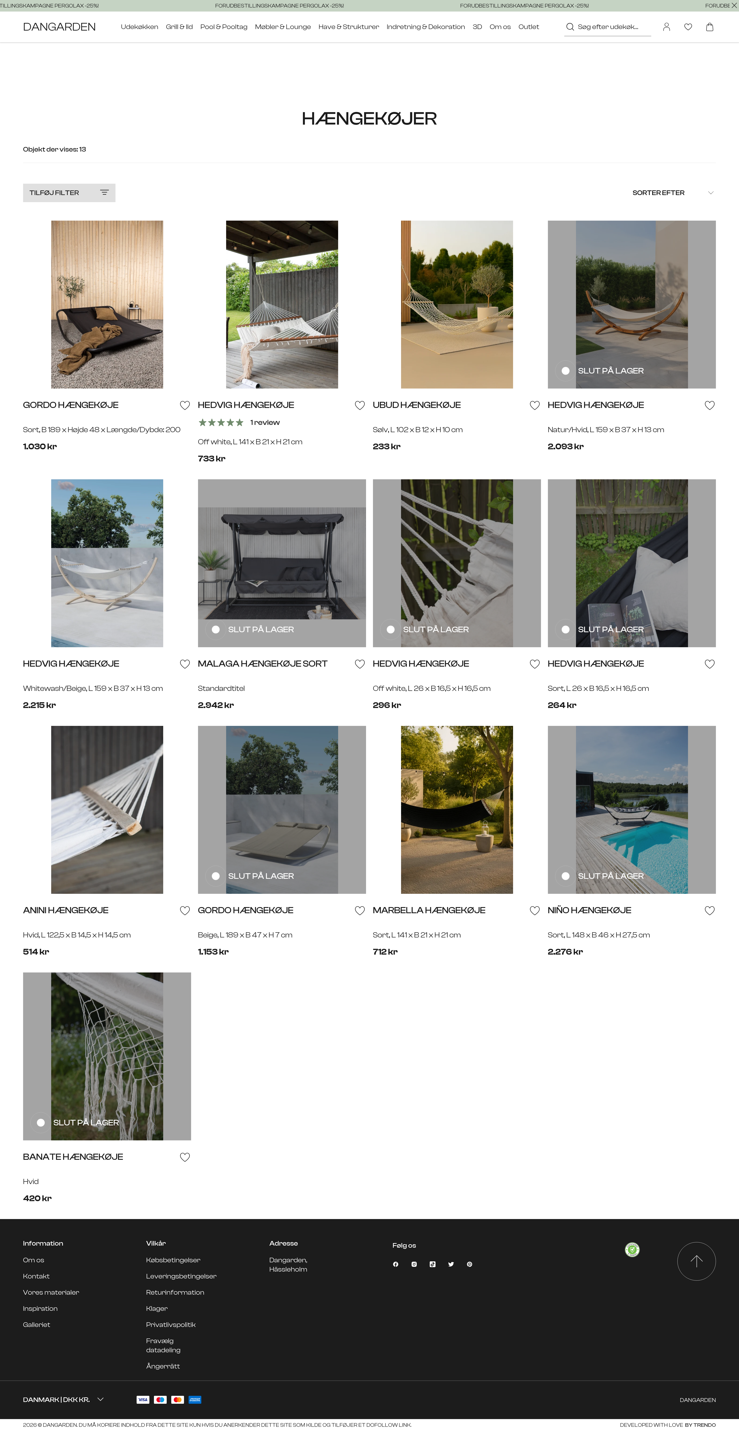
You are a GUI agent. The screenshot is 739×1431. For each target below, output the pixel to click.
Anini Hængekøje (66, 910)
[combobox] (607, 27)
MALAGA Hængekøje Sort (263, 663)
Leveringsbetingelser (181, 1276)
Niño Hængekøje (589, 910)
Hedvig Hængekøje (246, 405)
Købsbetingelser (173, 1260)
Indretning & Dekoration (426, 27)
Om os (500, 27)
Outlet (529, 27)
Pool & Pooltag (224, 27)
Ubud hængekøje (417, 405)
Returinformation (175, 1292)
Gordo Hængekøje (71, 405)
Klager (157, 1309)
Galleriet (36, 1325)
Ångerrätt (163, 1366)
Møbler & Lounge (283, 27)
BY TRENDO (700, 1425)
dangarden (59, 27)
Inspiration (40, 1309)
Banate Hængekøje (73, 1157)
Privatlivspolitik (171, 1325)
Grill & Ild (179, 27)
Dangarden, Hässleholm (288, 1264)
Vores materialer (51, 1292)
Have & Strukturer (349, 27)
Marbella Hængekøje (429, 910)
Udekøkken (139, 27)
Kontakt (36, 1276)
